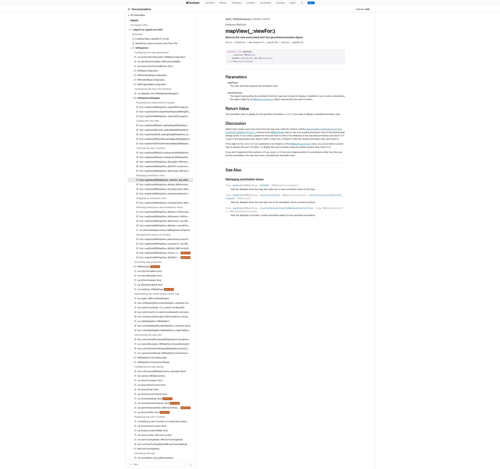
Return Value (237, 108)
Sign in (311, 3)
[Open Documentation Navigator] (129, 9)
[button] (302, 3)
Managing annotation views (245, 179)
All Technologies (137, 15)
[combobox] (157, 464)
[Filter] (157, 464)
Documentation (141, 9)
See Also (234, 170)
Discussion (236, 123)
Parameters (236, 77)
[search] (156, 464)
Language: (360, 9)
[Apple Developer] (193, 3)
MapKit (228, 19)
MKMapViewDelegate (242, 19)
